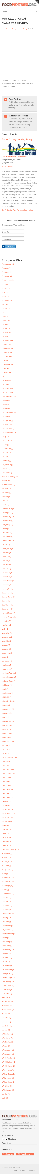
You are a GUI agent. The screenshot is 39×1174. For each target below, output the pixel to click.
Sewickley (7, 946)
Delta (5, 457)
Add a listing (6, 1143)
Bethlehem (7, 340)
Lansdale (6, 641)
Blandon (6, 344)
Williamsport (8, 1078)
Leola (5, 657)
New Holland (8, 785)
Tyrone (6, 1014)
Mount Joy (7, 733)
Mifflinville (7, 697)
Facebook (6, 1139)
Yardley (6, 1094)
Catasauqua (8, 388)
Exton (5, 505)
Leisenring (7, 653)
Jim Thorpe (7, 605)
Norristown (7, 809)
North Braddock (9, 813)
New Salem (7, 793)
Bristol (5, 360)
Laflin (5, 629)
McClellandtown (9, 677)
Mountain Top (8, 741)
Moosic (6, 717)
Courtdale (7, 441)
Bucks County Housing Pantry (17, 139)
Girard (5, 529)
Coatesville (7, 416)
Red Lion (6, 922)
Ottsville (6, 845)
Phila (5, 874)
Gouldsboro (7, 537)
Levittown (7, 661)
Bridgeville (7, 356)
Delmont (6, 453)
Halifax (6, 545)
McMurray (7, 685)
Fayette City (8, 517)
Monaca (6, 705)
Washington (7, 1042)
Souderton (7, 966)
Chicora (6, 408)
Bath (5, 312)
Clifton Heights (9, 412)
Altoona (6, 284)
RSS (3, 1139)
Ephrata (6, 497)
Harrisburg (7, 557)
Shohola (6, 954)
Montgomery (8, 709)
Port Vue (6, 898)
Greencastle (8, 541)
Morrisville (7, 725)
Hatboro (6, 561)
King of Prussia (9, 617)
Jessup (6, 601)
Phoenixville (8, 882)
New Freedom (8, 781)
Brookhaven (8, 364)
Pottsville (7, 910)
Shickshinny (8, 950)
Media (5, 689)
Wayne (6, 1046)
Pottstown (7, 906)
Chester (6, 400)
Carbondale (7, 380)
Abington (6, 268)
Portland (6, 902)
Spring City (7, 974)
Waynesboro (8, 1050)
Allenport (6, 272)
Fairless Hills (8, 509)
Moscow (6, 729)
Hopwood (7, 585)
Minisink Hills (8, 701)
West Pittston (8, 1066)
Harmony (6, 553)
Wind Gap (7, 1086)
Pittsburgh (7, 886)
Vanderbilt (7, 1026)
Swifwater (7, 994)
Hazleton (6, 565)
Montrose (7, 713)
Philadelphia (8, 878)
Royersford (7, 930)
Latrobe (6, 645)
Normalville (7, 805)
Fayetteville (7, 521)
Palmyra (6, 857)
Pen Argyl (7, 861)
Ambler (6, 288)
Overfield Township (10, 849)
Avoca (5, 304)
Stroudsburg (8, 982)
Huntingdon (7, 589)
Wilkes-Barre (8, 1074)
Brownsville (7, 372)
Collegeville (7, 420)
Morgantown (8, 721)
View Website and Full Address (14, 157)
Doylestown (7, 465)
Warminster (7, 1038)
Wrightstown (8, 1090)
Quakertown (8, 914)
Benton (6, 328)
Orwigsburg (7, 841)
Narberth (6, 753)
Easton (6, 481)
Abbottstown (8, 264)
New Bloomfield (9, 769)
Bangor (6, 308)
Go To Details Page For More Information (17, 210)
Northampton (8, 821)
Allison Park (8, 280)
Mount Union (8, 737)
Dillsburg (6, 461)
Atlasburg (7, 300)
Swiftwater (7, 990)
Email (4, 166)
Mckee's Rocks (9, 681)
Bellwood (6, 320)
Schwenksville (8, 934)
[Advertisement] (19, 52)
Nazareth (6, 761)
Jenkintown (7, 593)
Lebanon (6, 649)
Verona (6, 1030)
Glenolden (7, 533)
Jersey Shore (8, 597)
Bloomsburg (8, 348)
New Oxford (8, 789)
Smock (6, 962)
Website (10, 166)
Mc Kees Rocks (9, 673)
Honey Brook (8, 581)
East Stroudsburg (10, 477)
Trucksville (7, 1002)
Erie (5, 501)
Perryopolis (7, 870)
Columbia (7, 424)
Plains (5, 890)
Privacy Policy (7, 1135)
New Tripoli (7, 797)
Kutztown (7, 625)
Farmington (7, 513)
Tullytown (7, 1006)
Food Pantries (19, 6)
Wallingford (7, 1034)
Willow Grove (8, 1082)
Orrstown (7, 837)
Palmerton (7, 853)
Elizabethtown (8, 485)
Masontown (7, 669)
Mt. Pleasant (8, 745)
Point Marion (8, 894)
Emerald (6, 489)
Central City (8, 392)
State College (8, 978)
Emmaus (6, 493)
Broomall (6, 368)
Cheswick (7, 404)
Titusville (6, 998)
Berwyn (6, 336)
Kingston (6, 621)
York (5, 1098)
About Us (22, 1170)
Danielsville (7, 449)
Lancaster (7, 633)
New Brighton (8, 773)
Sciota (5, 938)
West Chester (8, 1058)
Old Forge (7, 833)
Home (8, 29)
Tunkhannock (8, 1010)
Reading (6, 918)
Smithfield (7, 958)
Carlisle (6, 384)
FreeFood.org (8, 1154)
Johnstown (7, 609)
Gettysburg (7, 525)
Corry (5, 437)
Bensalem (7, 324)
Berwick (6, 332)
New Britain (7, 777)
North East (7, 817)
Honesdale (7, 577)
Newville (6, 801)
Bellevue (6, 316)
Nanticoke (7, 749)
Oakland (6, 829)
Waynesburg (8, 1054)
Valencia (6, 1022)
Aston (5, 296)
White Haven (8, 1070)
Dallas (5, 445)
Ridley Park (7, 926)
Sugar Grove (8, 986)
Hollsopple (7, 573)
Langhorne (7, 637)
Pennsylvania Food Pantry (19, 29)
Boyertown (7, 352)
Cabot (5, 376)
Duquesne (7, 473)
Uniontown (7, 1018)
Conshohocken (9, 432)
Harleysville (7, 549)
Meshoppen (7, 693)
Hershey (6, 569)
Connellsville (8, 428)
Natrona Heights (9, 757)
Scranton (7, 942)
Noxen (5, 825)
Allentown (7, 276)
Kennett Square (9, 613)
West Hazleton (9, 1062)
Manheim (6, 665)
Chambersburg (9, 396)
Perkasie (6, 865)
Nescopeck (7, 765)
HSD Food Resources (25, 1154)
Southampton (8, 970)
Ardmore (6, 292)
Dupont (6, 469)
